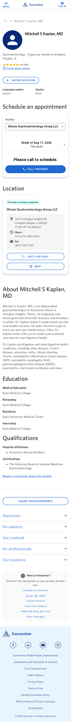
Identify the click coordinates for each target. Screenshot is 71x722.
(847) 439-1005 (38, 256)
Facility (9, 119)
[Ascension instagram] (58, 645)
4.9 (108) (24, 64)
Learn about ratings (18, 68)
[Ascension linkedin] (28, 645)
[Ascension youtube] (43, 645)
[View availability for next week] (64, 144)
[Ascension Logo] (35, 633)
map (38, 266)
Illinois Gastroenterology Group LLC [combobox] (33, 126)
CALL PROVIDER (37, 169)
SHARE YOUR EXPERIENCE (35, 501)
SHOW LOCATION (23, 80)
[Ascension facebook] (13, 645)
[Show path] (5, 21)
